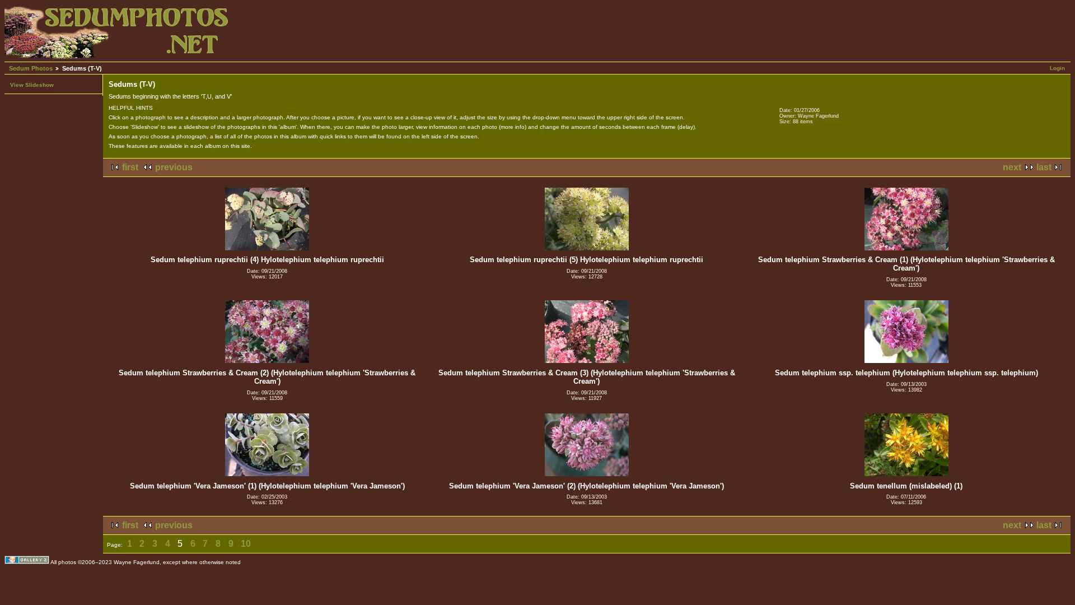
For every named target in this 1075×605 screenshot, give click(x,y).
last (1043, 167)
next (1012, 167)
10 (246, 543)
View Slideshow (32, 85)
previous (174, 167)
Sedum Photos (31, 68)
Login (1057, 68)
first (130, 167)
